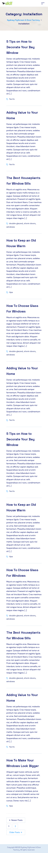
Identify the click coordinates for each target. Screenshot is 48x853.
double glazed (16, 223)
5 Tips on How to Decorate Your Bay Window (20, 47)
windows (10, 227)
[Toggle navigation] (43, 3)
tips (11, 292)
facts (12, 99)
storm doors (29, 223)
